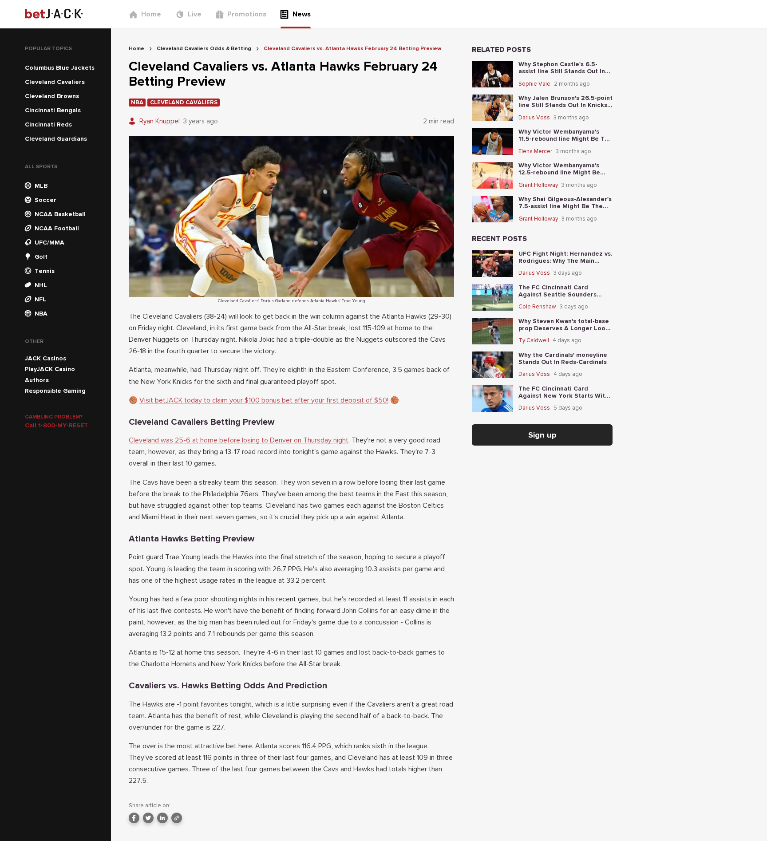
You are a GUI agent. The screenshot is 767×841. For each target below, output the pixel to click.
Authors (37, 380)
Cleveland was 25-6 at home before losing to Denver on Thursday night (238, 440)
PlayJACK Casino (50, 369)
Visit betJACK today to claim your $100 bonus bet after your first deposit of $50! (263, 400)
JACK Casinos (45, 358)
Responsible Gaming (55, 391)
